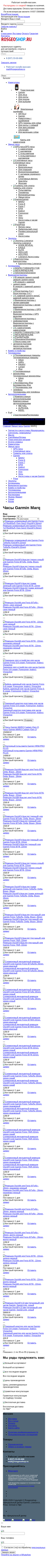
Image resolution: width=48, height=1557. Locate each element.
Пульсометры (24, 190)
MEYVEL (22, 406)
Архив (11, 501)
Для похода (23, 99)
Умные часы (14, 144)
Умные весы (24, 197)
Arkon (21, 360)
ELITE (21, 250)
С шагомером (24, 151)
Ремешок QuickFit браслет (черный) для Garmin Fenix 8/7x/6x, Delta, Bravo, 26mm (22, 822)
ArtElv (21, 362)
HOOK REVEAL (25, 245)
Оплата (25, 33)
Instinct (21, 211)
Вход (3, 14)
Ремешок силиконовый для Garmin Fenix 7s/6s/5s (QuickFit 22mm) (22, 546)
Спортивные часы (21, 451)
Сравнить (17, 424)
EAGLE (21, 247)
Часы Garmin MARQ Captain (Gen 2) (20, 729)
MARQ (21, 202)
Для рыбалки (24, 101)
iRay (20, 369)
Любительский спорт (28, 229)
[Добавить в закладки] (4, 536)
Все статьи (13, 1421)
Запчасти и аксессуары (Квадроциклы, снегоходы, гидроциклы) (26, 431)
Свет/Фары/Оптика (17, 437)
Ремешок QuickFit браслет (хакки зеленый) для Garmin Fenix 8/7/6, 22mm (23, 589)
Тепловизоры (14, 353)
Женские (22, 183)
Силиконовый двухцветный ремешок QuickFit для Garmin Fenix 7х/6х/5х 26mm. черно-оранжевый (22, 1111)
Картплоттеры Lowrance (29, 264)
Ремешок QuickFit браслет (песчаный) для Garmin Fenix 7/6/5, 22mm (23, 944)
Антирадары (14, 266)
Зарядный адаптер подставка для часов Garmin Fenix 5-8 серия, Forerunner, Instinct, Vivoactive (23, 712)
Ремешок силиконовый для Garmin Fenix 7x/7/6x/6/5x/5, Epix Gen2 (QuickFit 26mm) (22, 527)
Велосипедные (25, 167)
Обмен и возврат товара (19, 1447)
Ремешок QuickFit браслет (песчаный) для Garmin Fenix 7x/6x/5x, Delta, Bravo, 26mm (23, 920)
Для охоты (23, 97)
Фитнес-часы (24, 227)
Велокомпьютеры (26, 195)
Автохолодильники (17, 394)
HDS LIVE (23, 252)
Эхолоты (12, 238)
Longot (21, 367)
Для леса (22, 95)
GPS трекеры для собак (29, 123)
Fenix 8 (21, 204)
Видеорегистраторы (17, 275)
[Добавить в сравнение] (4, 538)
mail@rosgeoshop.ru (15, 69)
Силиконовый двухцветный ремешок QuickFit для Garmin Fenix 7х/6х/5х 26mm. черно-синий (22, 1082)
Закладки (7, 424)
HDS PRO (23, 254)
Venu (20, 218)
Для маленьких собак (28, 132)
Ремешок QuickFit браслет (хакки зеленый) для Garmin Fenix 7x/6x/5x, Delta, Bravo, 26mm (23, 895)
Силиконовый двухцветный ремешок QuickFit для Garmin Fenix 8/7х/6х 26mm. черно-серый (22, 998)
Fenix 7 (21, 206)
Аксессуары (24, 236)
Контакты (5, 36)
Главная (7, 426)
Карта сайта (13, 1428)
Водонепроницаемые (28, 172)
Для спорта (24, 419)
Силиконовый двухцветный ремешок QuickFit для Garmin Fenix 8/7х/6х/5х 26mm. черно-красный (23, 970)
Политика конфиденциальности (23, 1432)
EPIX (20, 208)
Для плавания (25, 170)
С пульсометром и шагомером (27, 157)
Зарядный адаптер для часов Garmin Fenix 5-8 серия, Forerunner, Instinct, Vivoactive (23, 1334)
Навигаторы (14, 82)
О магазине (6, 33)
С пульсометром (26, 153)
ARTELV (22, 114)
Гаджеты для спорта (22, 453)
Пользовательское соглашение (23, 1434)
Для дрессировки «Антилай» (26, 128)
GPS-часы (18, 449)
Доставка (16, 33)
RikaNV (21, 364)
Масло (11, 435)
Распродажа (14, 495)
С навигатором (25, 149)
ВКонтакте (13, 1471)
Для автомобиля (11, 419)
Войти (4, 29)
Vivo (20, 215)
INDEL (21, 410)
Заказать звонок (8, 63)
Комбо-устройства (16, 351)
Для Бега (22, 165)
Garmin (21, 92)
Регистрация (12, 14)
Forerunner (23, 213)
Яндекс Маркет (15, 497)
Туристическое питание (19, 440)
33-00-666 (14, 58)
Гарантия (33, 33)
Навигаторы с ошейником (24, 119)
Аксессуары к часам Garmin (31, 476)
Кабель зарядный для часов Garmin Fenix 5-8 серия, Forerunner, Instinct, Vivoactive (24, 690)
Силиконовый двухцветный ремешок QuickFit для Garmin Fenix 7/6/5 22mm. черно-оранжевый (21, 1167)
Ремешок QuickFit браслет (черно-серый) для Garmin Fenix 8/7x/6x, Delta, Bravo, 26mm (22, 568)
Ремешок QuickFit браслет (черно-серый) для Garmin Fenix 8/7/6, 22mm (22, 869)
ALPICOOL (23, 408)
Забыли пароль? (9, 26)
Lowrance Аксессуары (28, 257)
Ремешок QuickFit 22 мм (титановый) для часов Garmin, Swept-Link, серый (22, 1308)
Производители (15, 1444)
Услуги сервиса (15, 442)
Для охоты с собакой (28, 125)
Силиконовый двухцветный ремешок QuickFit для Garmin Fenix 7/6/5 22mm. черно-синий (21, 1139)
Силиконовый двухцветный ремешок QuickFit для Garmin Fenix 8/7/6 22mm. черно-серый (21, 1054)
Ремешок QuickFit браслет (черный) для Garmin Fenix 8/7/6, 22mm (22, 845)
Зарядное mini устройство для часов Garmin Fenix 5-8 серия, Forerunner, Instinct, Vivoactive (24, 669)
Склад (11, 499)
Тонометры (23, 192)
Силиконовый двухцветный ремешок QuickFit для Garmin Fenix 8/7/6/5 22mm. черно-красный (22, 1026)
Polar (15, 479)
